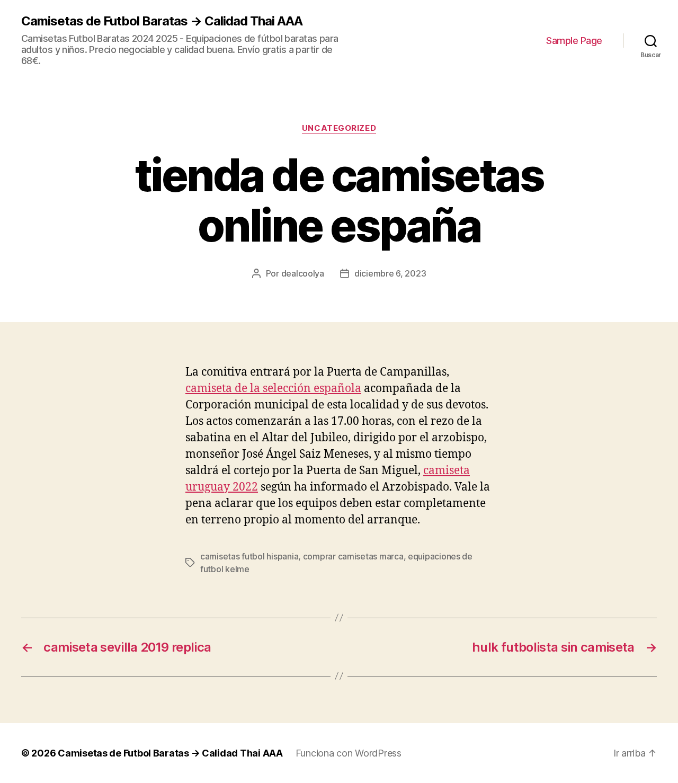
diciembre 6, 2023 (390, 273)
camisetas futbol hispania (249, 556)
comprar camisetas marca (353, 556)
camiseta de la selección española (273, 388)
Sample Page (574, 40)
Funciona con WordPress (349, 753)
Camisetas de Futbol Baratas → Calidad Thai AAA (161, 21)
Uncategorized (339, 128)
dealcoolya (302, 273)
